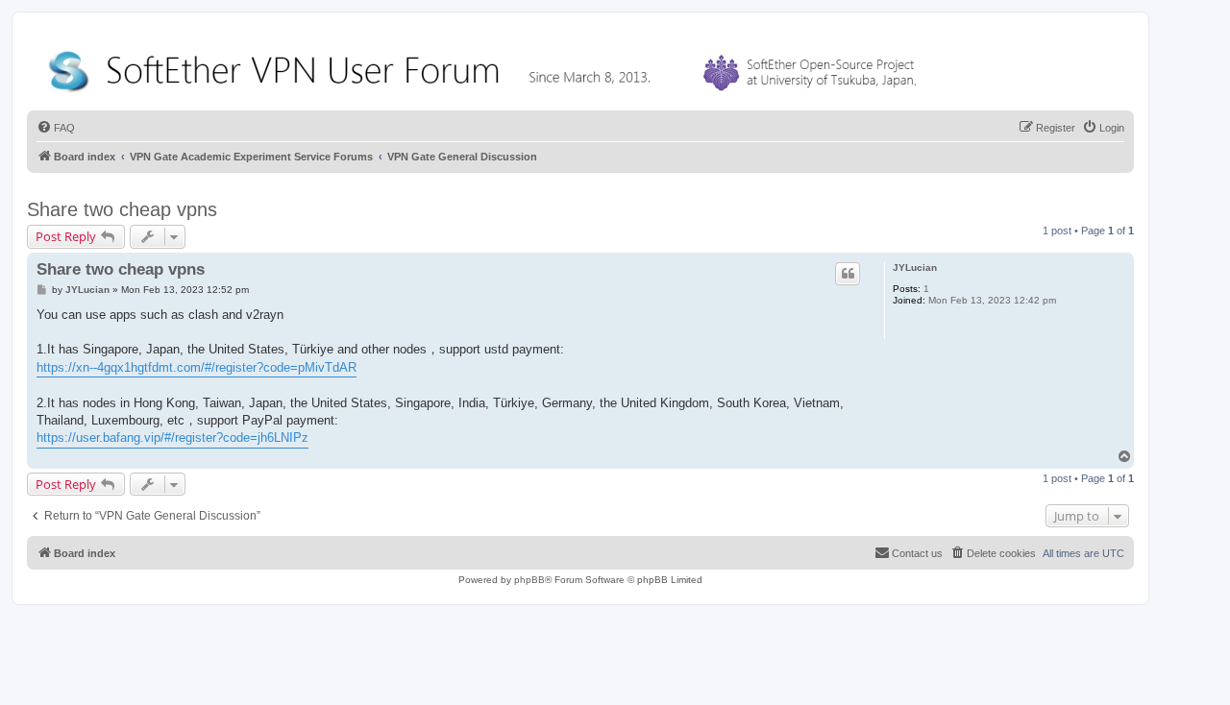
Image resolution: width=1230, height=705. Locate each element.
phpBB (529, 579)
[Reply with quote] (847, 273)
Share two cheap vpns (122, 209)
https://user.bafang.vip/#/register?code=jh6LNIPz (172, 437)
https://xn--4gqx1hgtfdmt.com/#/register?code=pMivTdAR (197, 367)
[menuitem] (56, 127)
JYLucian (915, 267)
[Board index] (486, 67)
